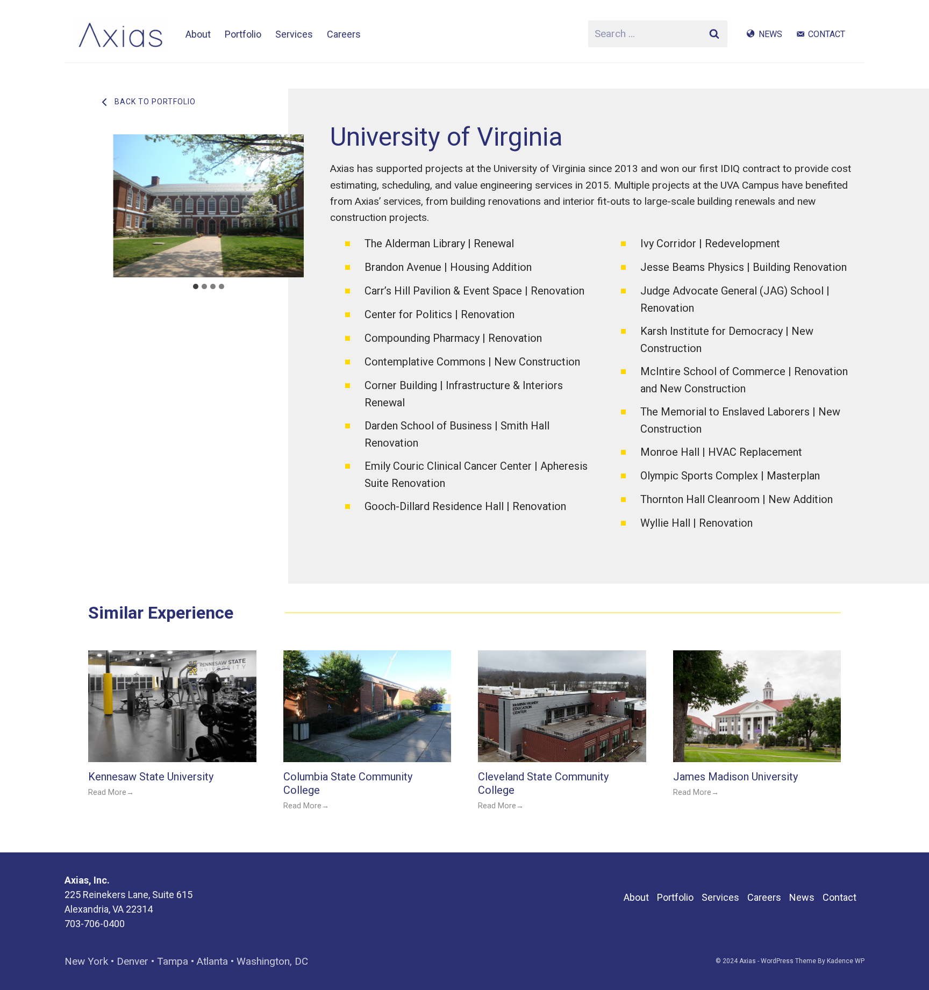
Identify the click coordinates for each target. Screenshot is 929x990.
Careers (344, 34)
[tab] (195, 286)
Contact (826, 34)
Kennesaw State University (150, 776)
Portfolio (243, 34)
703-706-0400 (95, 923)
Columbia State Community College (347, 783)
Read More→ (111, 793)
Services (294, 34)
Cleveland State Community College (543, 783)
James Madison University (737, 776)
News (770, 34)
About (198, 34)
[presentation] (172, 706)
